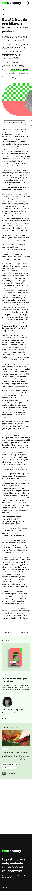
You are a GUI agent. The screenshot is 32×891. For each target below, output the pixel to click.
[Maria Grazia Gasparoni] (7, 702)
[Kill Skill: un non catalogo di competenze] (16, 657)
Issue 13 (5, 14)
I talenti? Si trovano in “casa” (14, 752)
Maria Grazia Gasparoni (19, 70)
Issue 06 (5, 749)
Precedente (7, 632)
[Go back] (3, 9)
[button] (3, 77)
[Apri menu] (28, 3)
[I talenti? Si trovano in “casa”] (16, 738)
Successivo (24, 632)
